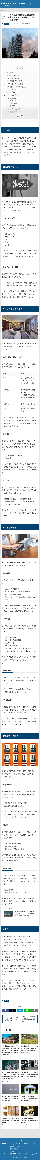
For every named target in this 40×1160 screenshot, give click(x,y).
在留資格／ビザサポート (16, 1146)
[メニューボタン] (36, 4)
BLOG (6, 23)
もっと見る (20, 116)
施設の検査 (14, 103)
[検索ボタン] (29, 4)
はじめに (10, 72)
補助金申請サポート (15, 1149)
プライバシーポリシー (24, 1154)
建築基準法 (14, 112)
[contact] (21, 1140)
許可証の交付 (14, 106)
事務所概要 (13, 1154)
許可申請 (13, 101)
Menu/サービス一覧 (15, 1144)
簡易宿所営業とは (13, 75)
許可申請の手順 (12, 95)
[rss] (19, 1140)
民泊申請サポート (14, 1151)
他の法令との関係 (13, 109)
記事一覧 (26, 1144)
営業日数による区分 (16, 81)
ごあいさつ (6, 1154)
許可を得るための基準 (15, 84)
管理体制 (13, 92)
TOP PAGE (5, 1144)
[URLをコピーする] (34, 1010)
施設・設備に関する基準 (18, 87)
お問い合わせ (34, 1144)
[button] (5, 1010)
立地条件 (13, 89)
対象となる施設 (15, 78)
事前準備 (13, 98)
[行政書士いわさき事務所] (13, 4)
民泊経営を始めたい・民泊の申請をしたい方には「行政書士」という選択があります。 (25, 914)
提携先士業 (34, 1154)
